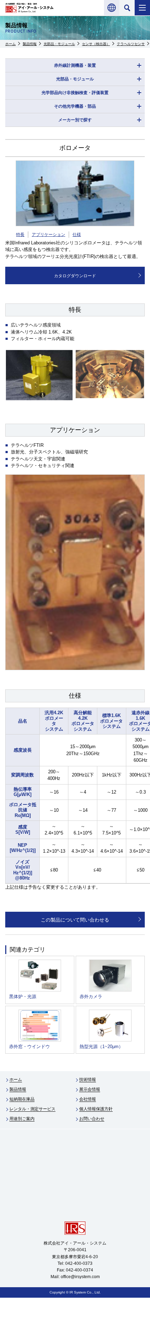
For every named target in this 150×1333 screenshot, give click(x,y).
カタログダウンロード (75, 275)
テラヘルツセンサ (131, 44)
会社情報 (87, 1099)
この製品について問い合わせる (75, 920)
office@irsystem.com (80, 1276)
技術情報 (87, 1079)
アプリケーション (48, 234)
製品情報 (30, 44)
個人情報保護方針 (96, 1108)
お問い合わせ (91, 1118)
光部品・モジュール (59, 44)
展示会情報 (89, 1089)
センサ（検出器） (96, 44)
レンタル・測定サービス (32, 1108)
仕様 (77, 234)
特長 (20, 234)
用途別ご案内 (22, 1118)
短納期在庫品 (22, 1099)
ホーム (10, 44)
